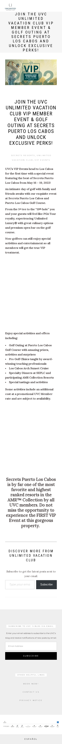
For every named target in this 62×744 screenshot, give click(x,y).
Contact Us (31, 692)
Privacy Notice (30, 700)
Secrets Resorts (23, 155)
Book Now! (31, 684)
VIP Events (42, 160)
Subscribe (46, 584)
